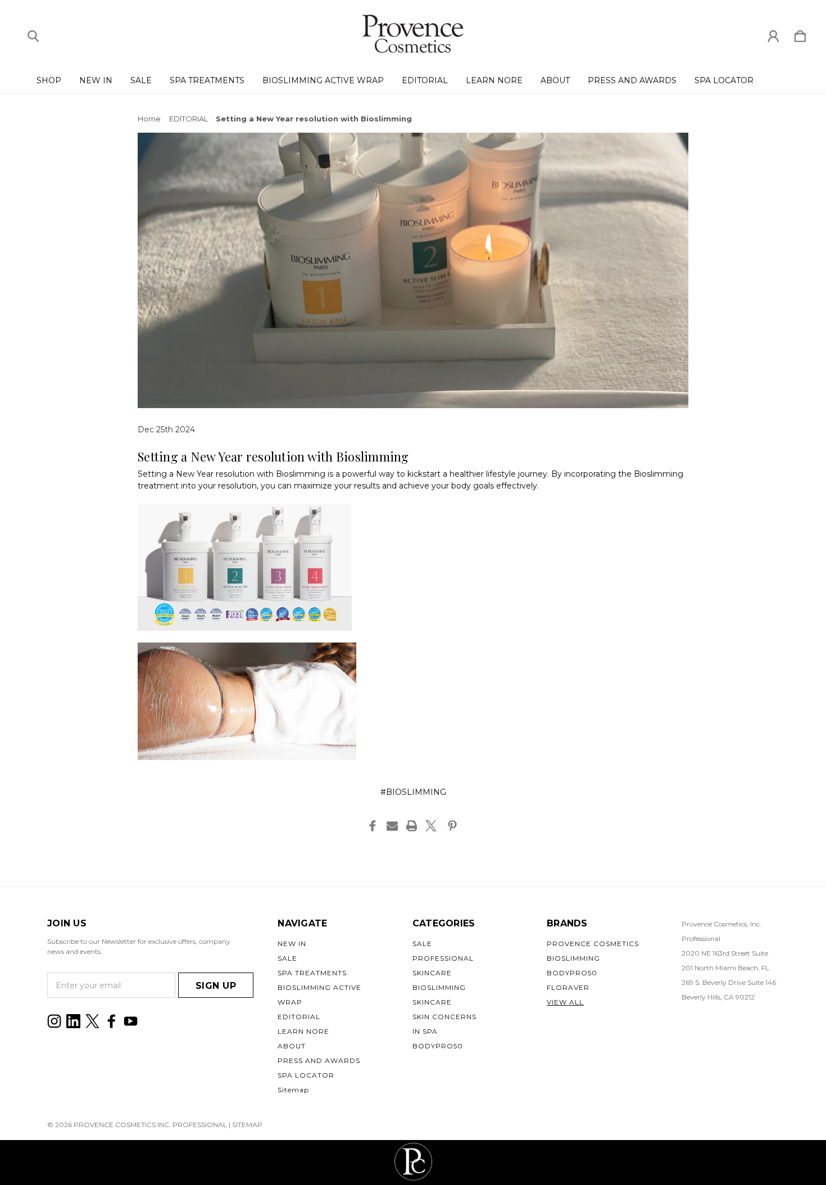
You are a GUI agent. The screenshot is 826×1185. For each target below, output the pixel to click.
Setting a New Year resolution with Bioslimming (273, 456)
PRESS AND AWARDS (632, 80)
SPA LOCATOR (724, 80)
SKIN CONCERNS (444, 1016)
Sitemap (293, 1090)
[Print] (411, 826)
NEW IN (95, 80)
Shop (49, 80)
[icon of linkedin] (73, 1021)
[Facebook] (372, 826)
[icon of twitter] (92, 1021)
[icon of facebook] (112, 1021)
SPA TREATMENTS (207, 80)
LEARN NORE (494, 80)
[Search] (33, 34)
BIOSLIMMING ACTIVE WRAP (323, 80)
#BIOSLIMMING (413, 792)
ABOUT (555, 80)
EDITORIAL (425, 80)
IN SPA (425, 1031)
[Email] (392, 826)
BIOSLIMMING (439, 987)
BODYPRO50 (437, 1046)
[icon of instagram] (54, 1021)
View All (565, 1002)
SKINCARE (432, 1002)
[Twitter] (431, 826)
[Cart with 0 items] (800, 34)
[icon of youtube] (131, 1021)
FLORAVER (568, 987)
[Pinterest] (452, 826)
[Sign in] (773, 34)
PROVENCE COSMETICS (593, 943)
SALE (141, 80)
